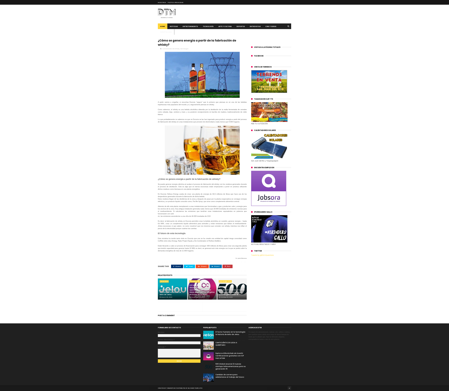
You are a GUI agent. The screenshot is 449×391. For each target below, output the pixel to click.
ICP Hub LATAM (194, 281)
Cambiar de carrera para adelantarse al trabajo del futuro (229, 375)
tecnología (184, 49)
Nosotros (162, 2)
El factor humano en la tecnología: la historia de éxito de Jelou (170, 292)
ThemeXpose (171, 388)
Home (162, 26)
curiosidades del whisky (171, 49)
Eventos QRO (166, 32)
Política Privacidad (175, 2)
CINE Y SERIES (270, 26)
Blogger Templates (195, 388)
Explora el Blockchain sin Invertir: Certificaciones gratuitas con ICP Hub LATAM (229, 355)
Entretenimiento (190, 26)
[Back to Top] (289, 388)
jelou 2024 (164, 281)
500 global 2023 (225, 281)
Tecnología (208, 26)
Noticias (174, 26)
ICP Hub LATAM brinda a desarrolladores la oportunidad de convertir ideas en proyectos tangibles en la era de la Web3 (202, 290)
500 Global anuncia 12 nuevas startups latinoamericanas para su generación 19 (232, 292)
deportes (241, 26)
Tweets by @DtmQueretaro (262, 255)
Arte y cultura (225, 26)
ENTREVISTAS (255, 26)
